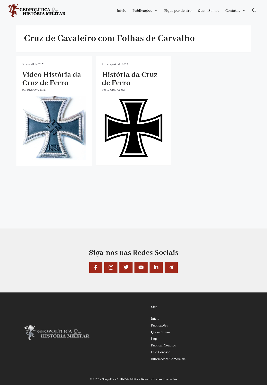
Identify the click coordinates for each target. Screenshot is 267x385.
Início (121, 10)
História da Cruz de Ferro (129, 79)
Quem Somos (208, 10)
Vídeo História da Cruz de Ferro (51, 79)
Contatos (232, 10)
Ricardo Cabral (36, 89)
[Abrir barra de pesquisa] (254, 11)
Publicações (142, 10)
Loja (154, 338)
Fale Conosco (160, 351)
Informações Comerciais (168, 358)
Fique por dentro (178, 10)
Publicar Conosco (163, 345)
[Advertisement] (133, 201)
